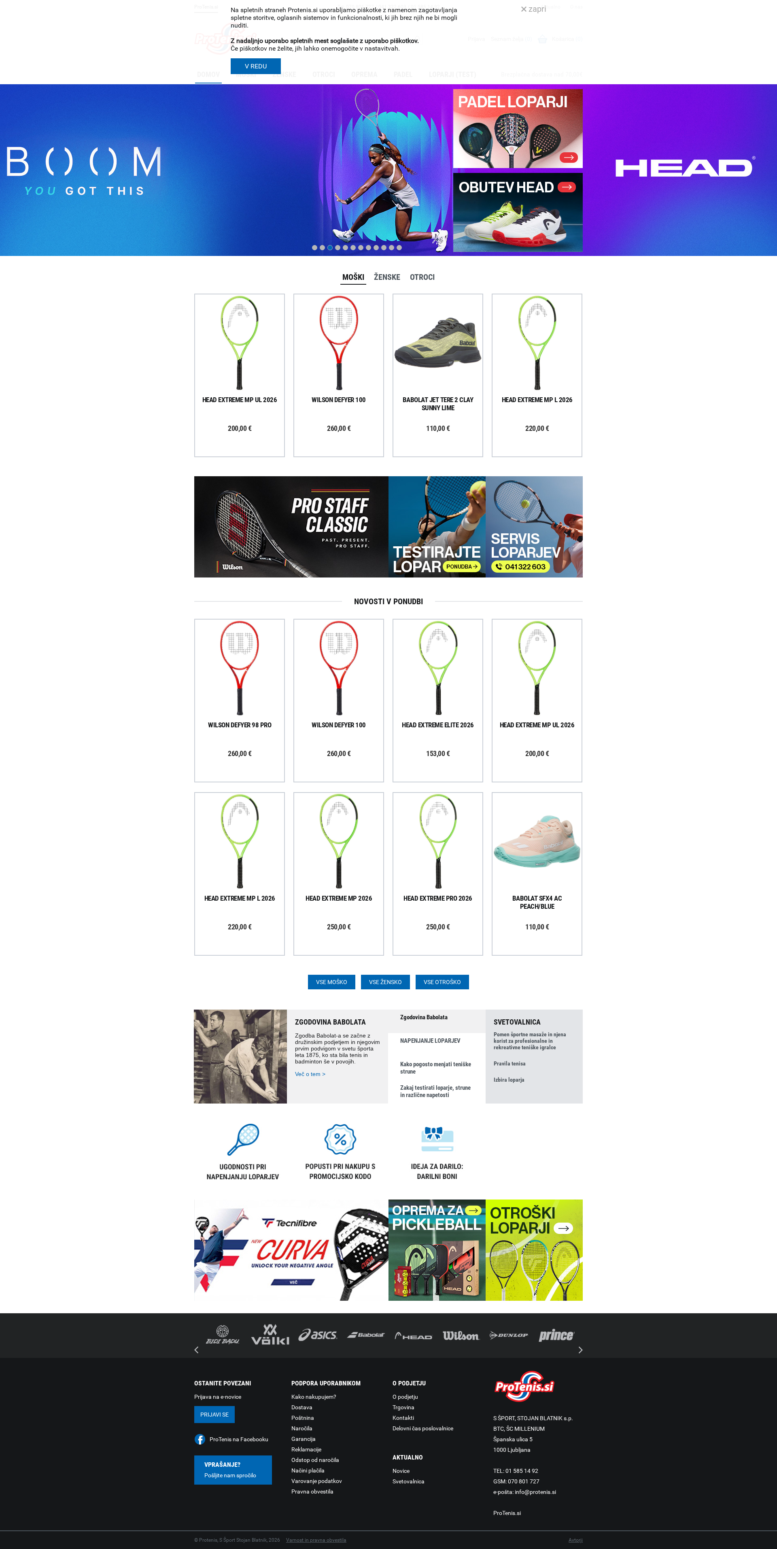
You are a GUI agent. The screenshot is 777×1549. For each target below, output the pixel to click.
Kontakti (403, 1418)
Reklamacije (306, 1449)
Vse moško (331, 982)
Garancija (303, 1439)
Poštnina (302, 1418)
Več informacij (245, 320)
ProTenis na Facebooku (239, 1439)
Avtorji (576, 1540)
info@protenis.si (535, 1492)
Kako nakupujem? (313, 1396)
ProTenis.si (507, 1513)
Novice (401, 1471)
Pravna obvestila (312, 1491)
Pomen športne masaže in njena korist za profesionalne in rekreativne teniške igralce (530, 1040)
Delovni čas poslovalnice (423, 1428)
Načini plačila (308, 1470)
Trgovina (403, 1407)
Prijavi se (214, 1414)
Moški (353, 277)
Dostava (301, 1407)
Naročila (301, 1428)
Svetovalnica (409, 1481)
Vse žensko (385, 982)
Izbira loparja (509, 1079)
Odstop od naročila (315, 1460)
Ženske (387, 277)
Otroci (422, 277)
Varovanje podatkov (316, 1481)
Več (207, 219)
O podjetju (405, 1396)
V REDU (256, 66)
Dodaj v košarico (246, 361)
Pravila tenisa (510, 1063)
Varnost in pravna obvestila (316, 1540)
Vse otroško (442, 982)
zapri (536, 9)
